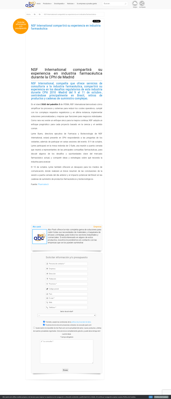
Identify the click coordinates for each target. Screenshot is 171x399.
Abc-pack (37, 227)
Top (165, 393)
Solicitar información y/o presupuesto (21, 25)
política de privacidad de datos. (81, 322)
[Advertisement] (66, 50)
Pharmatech (43, 184)
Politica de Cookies (161, 397)
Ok (151, 397)
